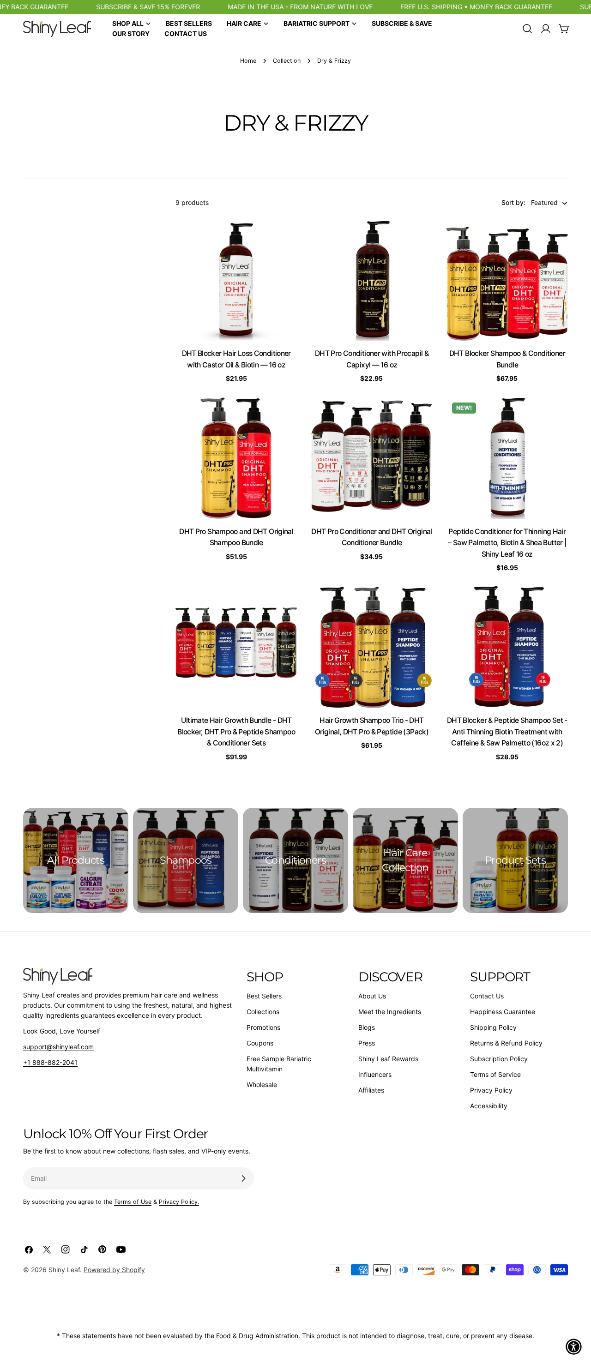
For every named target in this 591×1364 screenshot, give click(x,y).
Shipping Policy (493, 1027)
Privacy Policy (491, 1090)
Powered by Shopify (114, 1270)
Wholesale (262, 1084)
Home (248, 60)
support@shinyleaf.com (58, 1047)
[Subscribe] (243, 1178)
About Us (372, 996)
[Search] (527, 28)
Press (366, 1043)
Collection (287, 60)
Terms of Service (495, 1074)
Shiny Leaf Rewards (388, 1059)
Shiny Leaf (64, 1270)
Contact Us (487, 996)
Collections (263, 1011)
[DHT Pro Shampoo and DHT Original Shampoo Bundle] (236, 457)
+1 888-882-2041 (50, 1062)
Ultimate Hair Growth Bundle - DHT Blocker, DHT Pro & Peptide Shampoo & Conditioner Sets (236, 731)
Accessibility (488, 1106)
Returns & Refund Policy (506, 1043)
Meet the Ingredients (389, 1011)
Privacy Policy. (179, 1201)
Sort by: (513, 203)
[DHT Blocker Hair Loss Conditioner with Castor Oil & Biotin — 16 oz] (236, 280)
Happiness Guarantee (502, 1011)
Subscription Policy (499, 1059)
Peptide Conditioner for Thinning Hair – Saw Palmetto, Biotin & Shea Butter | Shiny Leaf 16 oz (507, 543)
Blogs (366, 1027)
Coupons (260, 1043)
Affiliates (371, 1090)
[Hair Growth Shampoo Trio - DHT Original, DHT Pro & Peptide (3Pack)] (371, 647)
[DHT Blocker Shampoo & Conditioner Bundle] (507, 280)
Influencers (375, 1074)
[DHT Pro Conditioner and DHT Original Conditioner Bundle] (371, 457)
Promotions (263, 1027)
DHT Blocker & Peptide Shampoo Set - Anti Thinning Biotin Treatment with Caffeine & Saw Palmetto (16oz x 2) (507, 731)
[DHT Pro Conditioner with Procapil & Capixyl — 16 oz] (371, 280)
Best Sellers (264, 996)
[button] (574, 1347)
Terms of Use (132, 1201)
